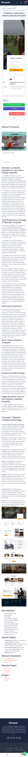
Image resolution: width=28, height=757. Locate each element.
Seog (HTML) (8, 662)
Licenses (16, 748)
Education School (11, 8)
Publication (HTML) (10, 659)
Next (25, 144)
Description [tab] (6, 162)
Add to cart (18, 113)
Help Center (10, 748)
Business (7, 670)
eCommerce (8, 668)
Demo (14, 118)
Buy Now (14, 108)
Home (4, 8)
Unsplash (7, 678)
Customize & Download (15, 104)
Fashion (7, 672)
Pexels (6, 680)
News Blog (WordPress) (11, 660)
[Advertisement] (14, 702)
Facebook (11, 738)
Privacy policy (9, 750)
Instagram (14, 738)
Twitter (8, 738)
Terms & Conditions (18, 750)
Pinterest (16, 738)
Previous (2, 144)
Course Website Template (8, 152)
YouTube (19, 738)
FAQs (21, 748)
